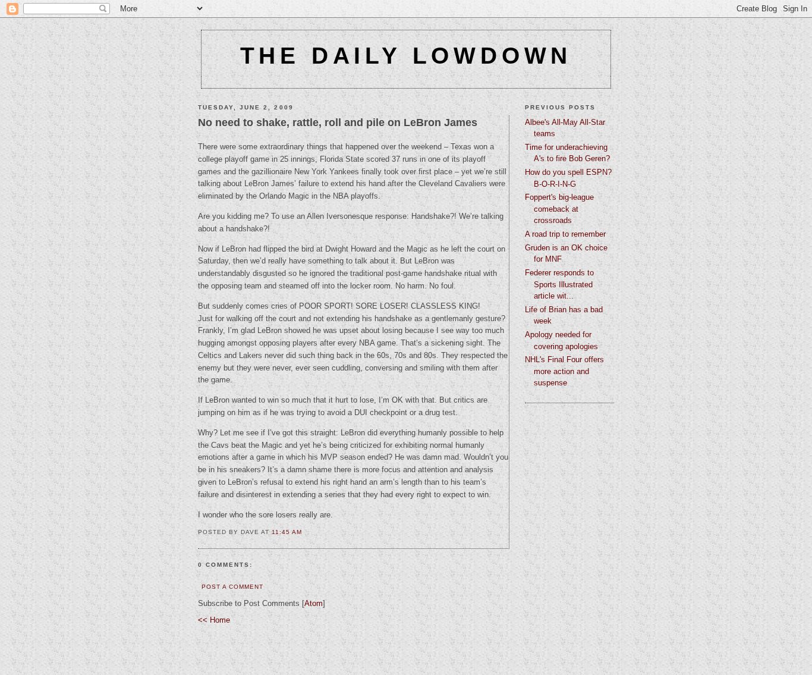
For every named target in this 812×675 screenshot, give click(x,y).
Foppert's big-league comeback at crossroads (559, 209)
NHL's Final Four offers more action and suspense (564, 371)
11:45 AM (287, 532)
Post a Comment (232, 586)
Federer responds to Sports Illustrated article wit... (559, 284)
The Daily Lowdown (406, 55)
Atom (313, 603)
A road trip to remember (565, 234)
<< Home (214, 620)
